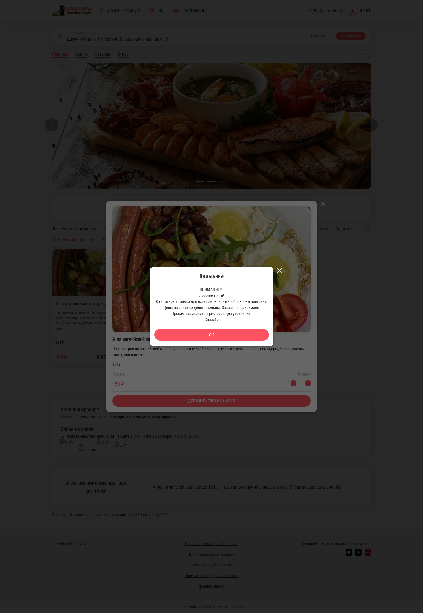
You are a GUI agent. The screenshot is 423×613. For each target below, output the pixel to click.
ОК (211, 335)
